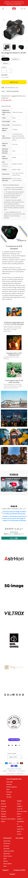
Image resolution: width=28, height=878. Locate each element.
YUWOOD (3, 816)
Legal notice (20, 773)
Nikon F (19, 831)
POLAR (3, 821)
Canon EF (19, 826)
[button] (3, 8)
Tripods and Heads (8, 851)
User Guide (19, 838)
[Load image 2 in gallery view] (14, 47)
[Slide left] (1, 47)
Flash (4, 858)
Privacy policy (21, 771)
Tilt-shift (8, 797)
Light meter (6, 853)
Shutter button (7, 856)
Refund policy (12, 771)
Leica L (19, 816)
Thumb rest (6, 843)
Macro (8, 789)
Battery (5, 861)
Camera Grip (6, 841)
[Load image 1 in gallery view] (7, 47)
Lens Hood (6, 848)
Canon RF (19, 809)
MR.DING (3, 811)
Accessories (7, 838)
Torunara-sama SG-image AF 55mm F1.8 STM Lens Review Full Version (13, 513)
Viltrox (3, 809)
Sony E (5, 59)
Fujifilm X (15, 59)
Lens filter (6, 846)
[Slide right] (26, 47)
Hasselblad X (20, 821)
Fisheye (8, 794)
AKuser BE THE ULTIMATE (8, 819)
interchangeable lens (14, 779)
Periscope (9, 792)
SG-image (3, 806)
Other (5, 866)
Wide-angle (9, 782)
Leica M (19, 834)
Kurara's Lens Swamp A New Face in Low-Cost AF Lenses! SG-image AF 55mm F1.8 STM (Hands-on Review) (13, 518)
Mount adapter (7, 863)
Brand (3, 801)
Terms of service (11, 773)
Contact (12, 874)
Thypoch (3, 814)
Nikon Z (5, 63)
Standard (9, 784)
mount (19, 801)
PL (17, 824)
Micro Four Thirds (22, 811)
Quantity (3, 67)
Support (6, 870)
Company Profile (19, 870)
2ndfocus (13, 769)
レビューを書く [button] (14, 538)
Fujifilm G (19, 819)
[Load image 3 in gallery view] (21, 47)
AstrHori (3, 804)
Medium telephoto (11, 787)
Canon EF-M (20, 829)
